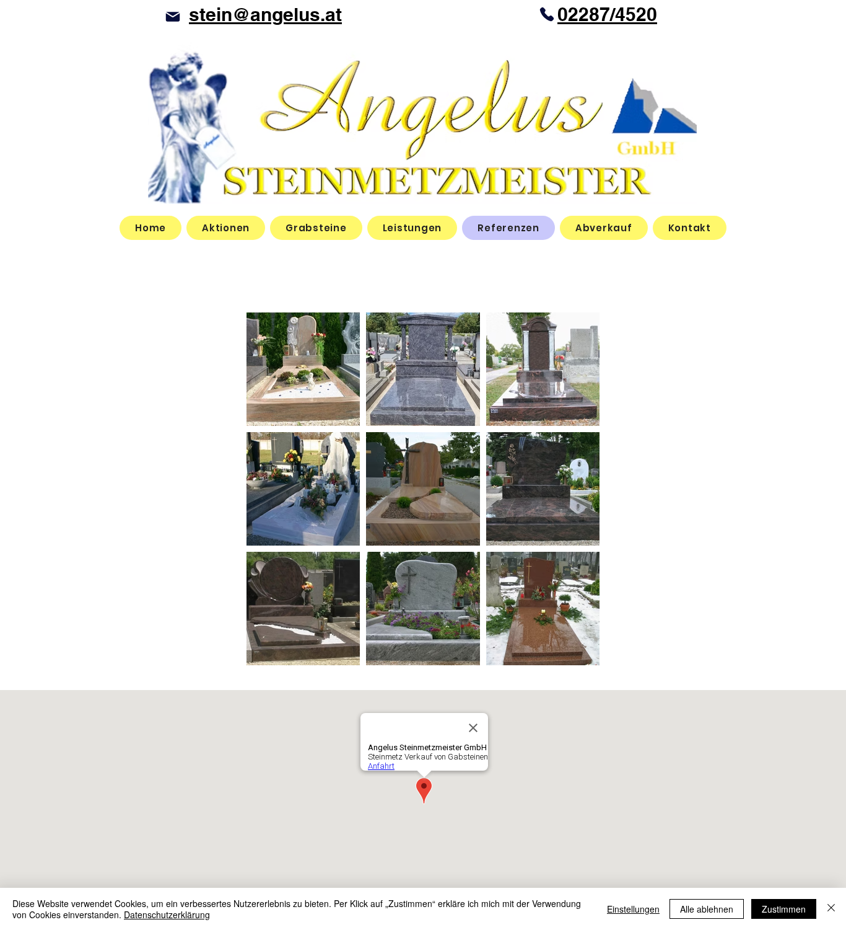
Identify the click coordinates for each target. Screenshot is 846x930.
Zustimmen (784, 909)
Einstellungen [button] (633, 909)
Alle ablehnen (706, 909)
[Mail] (172, 16)
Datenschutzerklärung (167, 914)
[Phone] (546, 14)
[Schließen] (831, 909)
